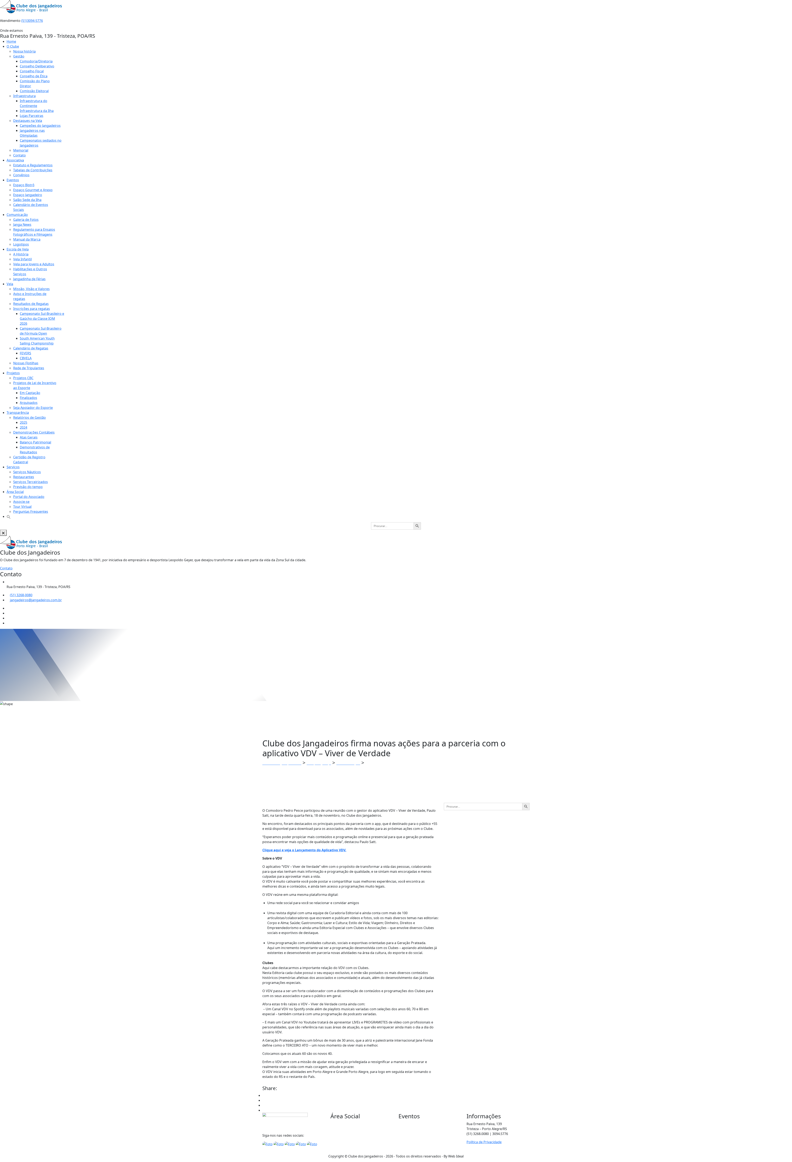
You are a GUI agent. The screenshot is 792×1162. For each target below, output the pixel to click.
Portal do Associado (28, 496)
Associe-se (21, 501)
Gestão (18, 56)
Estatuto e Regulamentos (33, 165)
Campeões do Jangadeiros (40, 125)
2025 (23, 422)
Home (11, 41)
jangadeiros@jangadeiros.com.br (36, 600)
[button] (9, 516)
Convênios (21, 175)
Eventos (13, 180)
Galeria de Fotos (26, 219)
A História (20, 254)
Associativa (15, 160)
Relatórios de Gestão (29, 417)
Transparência (18, 412)
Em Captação (30, 392)
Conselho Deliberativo (37, 66)
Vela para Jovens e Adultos (33, 264)
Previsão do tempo (28, 487)
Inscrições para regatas (31, 308)
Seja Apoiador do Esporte (33, 407)
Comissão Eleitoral (34, 91)
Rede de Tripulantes (28, 368)
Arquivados (29, 402)
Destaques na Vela (27, 120)
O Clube (13, 46)
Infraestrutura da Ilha (37, 110)
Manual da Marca (26, 239)
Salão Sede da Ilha (27, 200)
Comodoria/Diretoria (36, 61)
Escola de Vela (18, 249)
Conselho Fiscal (32, 71)
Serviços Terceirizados (30, 482)
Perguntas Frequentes (30, 511)
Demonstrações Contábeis (34, 432)
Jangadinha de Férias (29, 279)
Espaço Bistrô (23, 185)
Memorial (20, 150)
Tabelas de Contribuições (32, 170)
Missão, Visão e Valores (31, 289)
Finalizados (28, 397)
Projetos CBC (23, 378)
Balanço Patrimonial (35, 442)
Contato (19, 155)
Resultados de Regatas (31, 303)
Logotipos (21, 244)
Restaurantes (23, 477)
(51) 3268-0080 (21, 595)
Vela (10, 284)
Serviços (13, 467)
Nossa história (24, 51)
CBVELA (26, 358)
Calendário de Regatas (30, 348)
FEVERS (25, 353)
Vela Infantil (22, 259)
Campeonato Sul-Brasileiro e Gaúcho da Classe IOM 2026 (42, 318)
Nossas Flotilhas (25, 363)
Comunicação (17, 214)
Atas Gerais (29, 437)
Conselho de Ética (33, 76)
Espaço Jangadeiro (27, 195)
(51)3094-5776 (32, 20)
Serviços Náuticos (27, 472)
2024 (23, 427)
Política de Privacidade (484, 1142)
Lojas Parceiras (31, 115)
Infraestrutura (24, 96)
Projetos (13, 373)
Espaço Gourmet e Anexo (33, 190)
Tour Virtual (22, 506)
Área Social (15, 491)
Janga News (22, 224)
